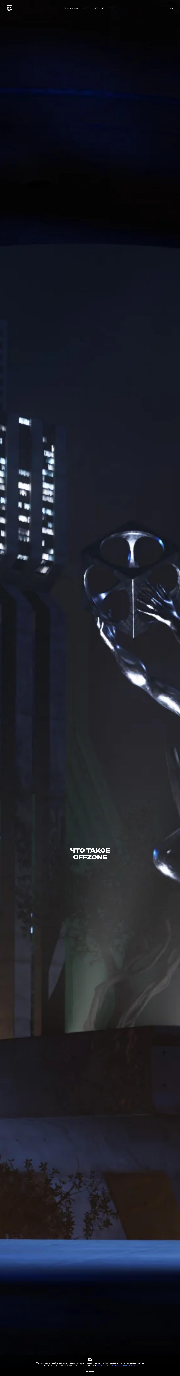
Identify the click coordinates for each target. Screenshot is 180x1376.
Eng (171, 8)
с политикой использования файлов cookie (117, 1365)
